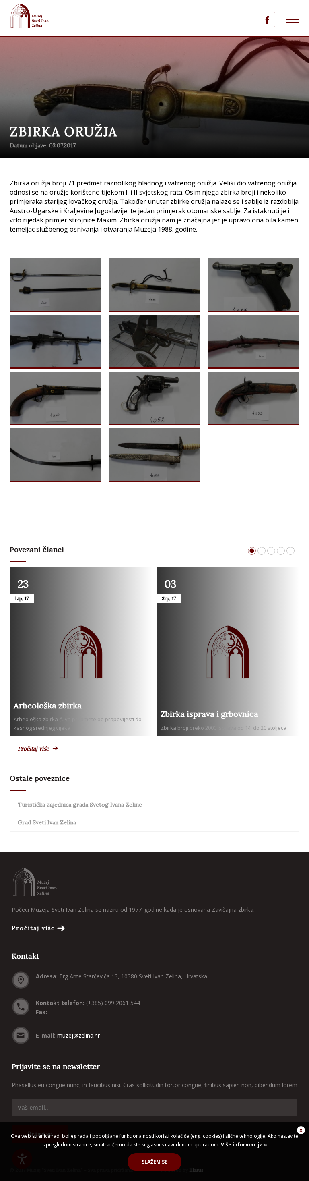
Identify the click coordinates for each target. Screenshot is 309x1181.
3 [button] (271, 551)
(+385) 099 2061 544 (113, 1003)
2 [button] (262, 551)
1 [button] (252, 551)
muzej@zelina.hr (78, 1035)
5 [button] (290, 551)
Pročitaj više (33, 748)
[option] (154, 371)
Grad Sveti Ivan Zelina (47, 822)
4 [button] (281, 551)
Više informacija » (243, 1144)
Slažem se (154, 1161)
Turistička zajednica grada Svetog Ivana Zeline (80, 804)
